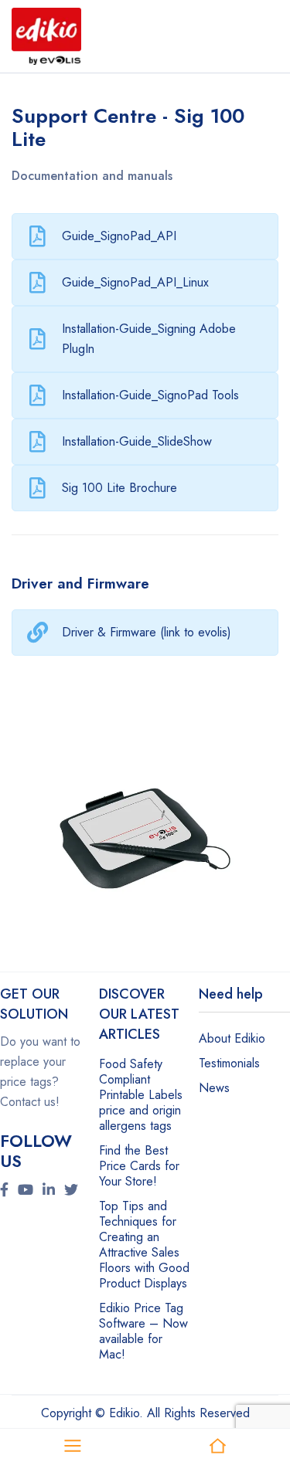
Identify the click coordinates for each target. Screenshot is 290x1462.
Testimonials (229, 1063)
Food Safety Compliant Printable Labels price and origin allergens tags (141, 1095)
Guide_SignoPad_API (119, 236)
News (214, 1088)
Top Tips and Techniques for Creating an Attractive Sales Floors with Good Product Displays (144, 1244)
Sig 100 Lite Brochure (119, 488)
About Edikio (232, 1038)
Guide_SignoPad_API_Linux (135, 282)
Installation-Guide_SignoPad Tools (150, 395)
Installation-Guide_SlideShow (137, 441)
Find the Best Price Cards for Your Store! (139, 1165)
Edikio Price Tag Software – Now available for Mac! (143, 1331)
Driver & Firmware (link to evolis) (146, 632)
